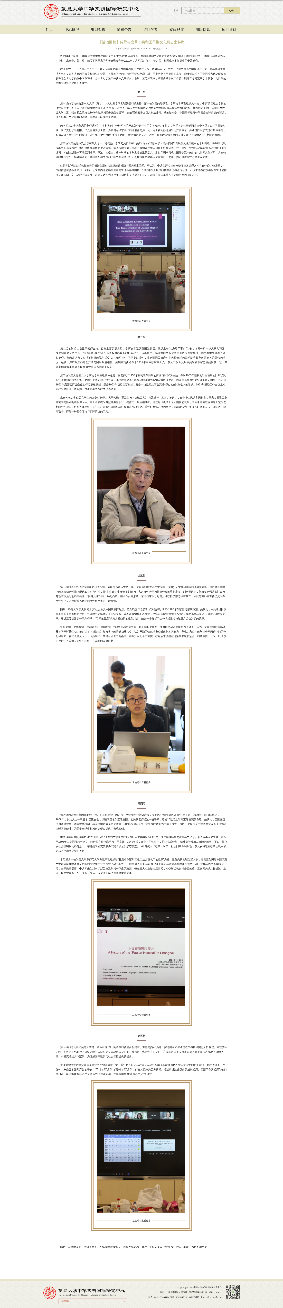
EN (176, 10)
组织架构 (98, 29)
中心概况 (72, 29)
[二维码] (233, 1286)
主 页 (49, 29)
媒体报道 (176, 29)
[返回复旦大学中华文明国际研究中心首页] (92, 5)
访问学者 (150, 29)
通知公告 (124, 29)
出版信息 (203, 29)
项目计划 (229, 29)
